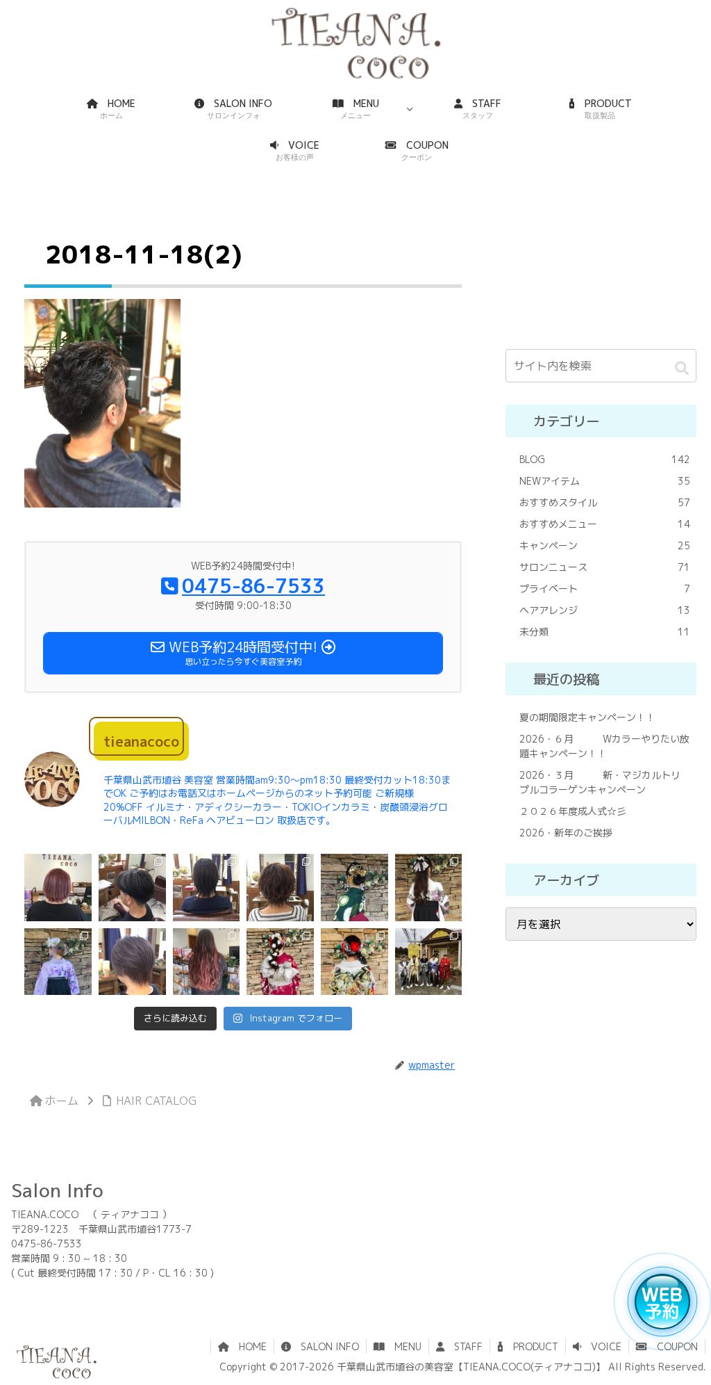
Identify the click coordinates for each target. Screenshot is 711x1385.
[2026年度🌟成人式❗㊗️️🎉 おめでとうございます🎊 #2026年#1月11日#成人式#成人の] (428, 962)
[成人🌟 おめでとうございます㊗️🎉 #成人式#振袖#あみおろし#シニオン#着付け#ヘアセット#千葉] (280, 962)
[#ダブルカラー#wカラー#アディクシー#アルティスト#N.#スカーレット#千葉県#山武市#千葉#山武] (206, 962)
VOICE (601, 1346)
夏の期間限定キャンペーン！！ (587, 717)
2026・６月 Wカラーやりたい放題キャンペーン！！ (604, 746)
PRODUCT (530, 1346)
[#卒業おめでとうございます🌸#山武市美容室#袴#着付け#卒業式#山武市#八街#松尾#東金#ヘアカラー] (428, 887)
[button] (681, 367)
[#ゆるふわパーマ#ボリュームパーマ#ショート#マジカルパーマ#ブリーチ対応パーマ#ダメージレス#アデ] (280, 887)
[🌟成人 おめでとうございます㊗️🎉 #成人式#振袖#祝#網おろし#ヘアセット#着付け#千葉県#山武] (354, 962)
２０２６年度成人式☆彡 (572, 811)
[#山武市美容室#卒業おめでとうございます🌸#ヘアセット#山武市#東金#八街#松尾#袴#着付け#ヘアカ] (58, 962)
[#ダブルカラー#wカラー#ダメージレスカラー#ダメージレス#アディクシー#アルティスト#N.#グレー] (132, 962)
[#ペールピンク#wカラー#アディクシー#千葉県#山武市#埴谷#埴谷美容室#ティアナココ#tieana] (58, 887)
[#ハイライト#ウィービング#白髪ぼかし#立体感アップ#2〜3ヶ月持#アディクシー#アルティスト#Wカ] (132, 887)
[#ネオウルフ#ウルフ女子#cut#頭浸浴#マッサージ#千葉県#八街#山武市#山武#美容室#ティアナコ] (206, 887)
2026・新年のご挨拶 (565, 832)
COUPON (672, 1346)
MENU (403, 1346)
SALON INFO (325, 1346)
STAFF (463, 1346)
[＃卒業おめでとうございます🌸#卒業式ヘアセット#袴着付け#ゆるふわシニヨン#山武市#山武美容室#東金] (354, 887)
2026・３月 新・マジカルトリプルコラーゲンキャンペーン (599, 782)
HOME (248, 1346)
